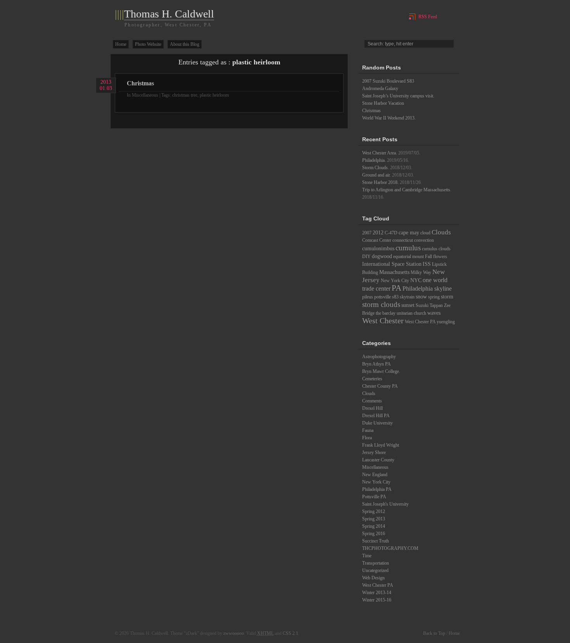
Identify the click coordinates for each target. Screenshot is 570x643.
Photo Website (148, 44)
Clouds (441, 232)
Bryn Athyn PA (376, 364)
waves (433, 313)
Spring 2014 (373, 526)
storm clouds (381, 304)
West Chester (383, 320)
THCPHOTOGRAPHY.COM (390, 548)
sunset (408, 305)
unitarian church (411, 313)
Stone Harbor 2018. (380, 182)
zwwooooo (233, 633)
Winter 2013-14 (376, 592)
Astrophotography (379, 356)
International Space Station (391, 264)
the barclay (386, 313)
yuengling (446, 321)
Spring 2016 (373, 533)
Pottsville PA (374, 496)
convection (424, 240)
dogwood (382, 256)
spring (434, 297)
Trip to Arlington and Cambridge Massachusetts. (406, 189)
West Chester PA (420, 321)
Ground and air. (376, 175)
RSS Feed (427, 16)
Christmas (140, 83)
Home (120, 44)
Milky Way (421, 272)
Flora (367, 437)
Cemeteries (372, 378)
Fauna (367, 430)
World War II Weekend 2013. (389, 118)
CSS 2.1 (290, 633)
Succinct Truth (375, 541)
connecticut (402, 240)
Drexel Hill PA (376, 415)
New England (374, 474)
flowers (440, 256)
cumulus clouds (436, 248)
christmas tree (184, 95)
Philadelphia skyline (427, 288)
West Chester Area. (379, 153)
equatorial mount (408, 256)
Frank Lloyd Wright (380, 445)
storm (447, 296)
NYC (415, 280)
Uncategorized (375, 570)
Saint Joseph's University (385, 504)
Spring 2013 (373, 519)
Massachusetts (394, 272)
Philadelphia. (374, 160)
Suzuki (422, 305)
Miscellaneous (145, 95)
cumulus (408, 248)
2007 (366, 233)
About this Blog (184, 44)
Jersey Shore (374, 452)
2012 (378, 232)
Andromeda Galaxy (380, 88)
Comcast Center (376, 240)
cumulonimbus (378, 248)
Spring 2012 (373, 511)
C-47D (391, 233)
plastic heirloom (214, 95)
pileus (367, 297)
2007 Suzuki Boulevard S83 (388, 81)
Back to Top (434, 633)
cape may (409, 232)
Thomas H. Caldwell (169, 14)
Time (366, 555)
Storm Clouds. (375, 167)
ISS (427, 264)
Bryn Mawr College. (381, 371)
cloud (425, 233)
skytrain (407, 297)
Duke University (377, 423)
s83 (395, 297)
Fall (428, 256)
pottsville (382, 297)
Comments (372, 401)
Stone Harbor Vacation (383, 103)
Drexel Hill (372, 408)
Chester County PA (380, 386)
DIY (366, 256)
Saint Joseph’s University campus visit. (398, 96)
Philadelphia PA (377, 489)
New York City (395, 280)
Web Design (373, 578)
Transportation (375, 563)
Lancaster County (378, 460)
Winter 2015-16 (376, 600)
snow (421, 296)
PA (396, 288)
